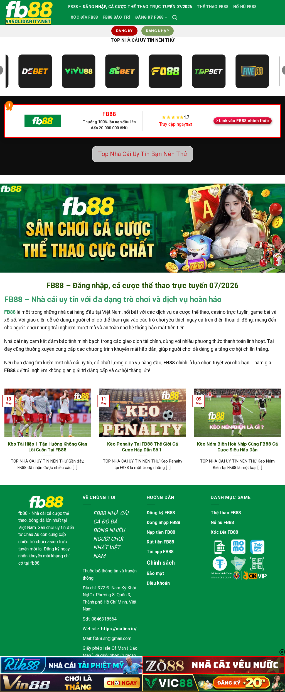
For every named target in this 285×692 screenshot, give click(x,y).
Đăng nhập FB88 (163, 522)
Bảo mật (155, 573)
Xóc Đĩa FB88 (84, 17)
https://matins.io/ (119, 628)
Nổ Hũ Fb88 (244, 6)
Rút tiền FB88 (160, 542)
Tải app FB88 (160, 551)
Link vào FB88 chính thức (244, 120)
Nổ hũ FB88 (222, 522)
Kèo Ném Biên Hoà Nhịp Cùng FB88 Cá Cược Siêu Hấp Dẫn (237, 447)
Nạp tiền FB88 (161, 532)
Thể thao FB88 (226, 512)
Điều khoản (158, 583)
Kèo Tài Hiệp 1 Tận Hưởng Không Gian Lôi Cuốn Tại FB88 (47, 447)
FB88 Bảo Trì (116, 17)
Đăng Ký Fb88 (149, 17)
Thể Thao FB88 (212, 6)
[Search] (174, 17)
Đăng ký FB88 (161, 512)
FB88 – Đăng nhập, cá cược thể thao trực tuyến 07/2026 (130, 6)
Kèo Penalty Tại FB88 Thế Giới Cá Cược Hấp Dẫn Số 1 (142, 447)
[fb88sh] (32, 12)
